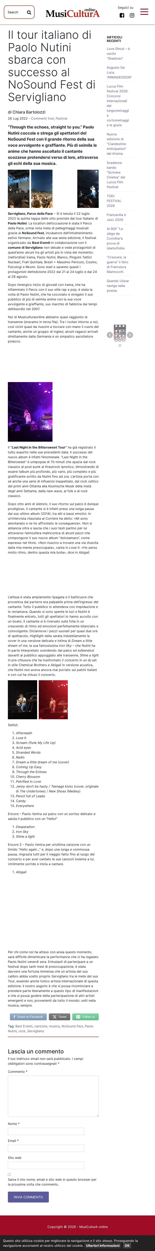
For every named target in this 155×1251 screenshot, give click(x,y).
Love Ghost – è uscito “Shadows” (118, 53)
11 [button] (120, 340)
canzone (40, 1026)
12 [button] (123, 340)
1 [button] (116, 326)
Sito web (14, 1158)
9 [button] (123, 336)
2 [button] (120, 326)
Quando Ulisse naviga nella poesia (118, 286)
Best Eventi (23, 1026)
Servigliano (35, 1031)
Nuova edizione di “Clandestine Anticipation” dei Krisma (116, 144)
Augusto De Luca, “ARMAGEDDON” (119, 72)
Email (13, 1141)
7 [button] (116, 336)
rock (22, 1031)
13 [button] (120, 345)
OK (127, 1246)
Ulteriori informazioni (102, 1246)
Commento (17, 1072)
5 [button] (120, 331)
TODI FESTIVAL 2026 (114, 201)
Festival (61, 118)
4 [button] (116, 331)
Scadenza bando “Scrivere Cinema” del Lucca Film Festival (116, 175)
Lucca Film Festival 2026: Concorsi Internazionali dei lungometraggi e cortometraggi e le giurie (118, 105)
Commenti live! (42, 118)
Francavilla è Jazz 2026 (116, 217)
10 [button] (116, 340)
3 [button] (123, 326)
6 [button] (123, 331)
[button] (110, 335)
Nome (14, 1124)
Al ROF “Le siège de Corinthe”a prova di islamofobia (116, 238)
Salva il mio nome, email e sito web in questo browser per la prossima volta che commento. (52, 1181)
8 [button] (120, 336)
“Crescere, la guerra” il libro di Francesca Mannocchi (117, 264)
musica (54, 1026)
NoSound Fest (72, 1026)
